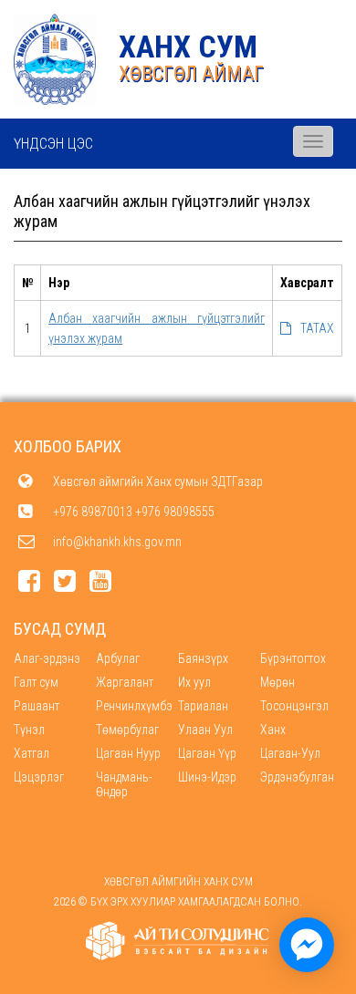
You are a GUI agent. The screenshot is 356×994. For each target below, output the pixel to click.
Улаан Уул (205, 729)
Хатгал (31, 753)
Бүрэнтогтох (293, 658)
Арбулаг (118, 658)
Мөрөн (277, 682)
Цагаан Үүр (207, 753)
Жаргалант (124, 682)
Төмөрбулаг (127, 729)
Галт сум (36, 682)
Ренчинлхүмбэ (134, 706)
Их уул (194, 682)
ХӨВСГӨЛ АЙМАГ (191, 73)
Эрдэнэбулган (297, 777)
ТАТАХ (317, 328)
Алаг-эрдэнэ (47, 658)
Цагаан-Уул (290, 753)
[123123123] (306, 944)
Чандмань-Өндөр (124, 784)
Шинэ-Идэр (207, 777)
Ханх (273, 729)
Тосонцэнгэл (294, 706)
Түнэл (29, 729)
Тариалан (203, 706)
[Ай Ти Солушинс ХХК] (178, 941)
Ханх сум (188, 46)
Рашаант (36, 706)
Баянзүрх (203, 658)
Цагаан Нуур (128, 753)
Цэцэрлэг (39, 777)
